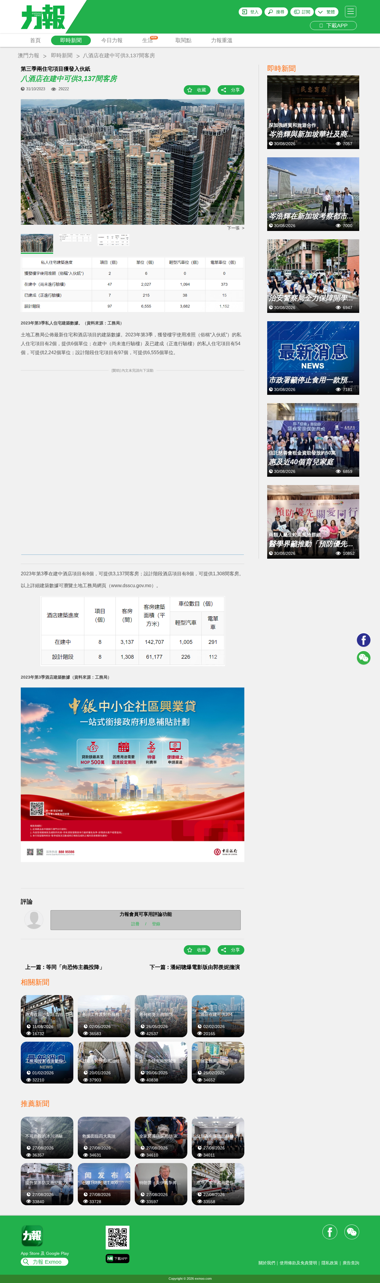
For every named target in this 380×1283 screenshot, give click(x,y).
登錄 (156, 923)
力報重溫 (221, 40)
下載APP (335, 25)
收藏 (201, 89)
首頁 (35, 40)
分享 (235, 89)
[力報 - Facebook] (363, 640)
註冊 (135, 923)
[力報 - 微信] (363, 657)
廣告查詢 (351, 1262)
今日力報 (112, 40)
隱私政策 (330, 1262)
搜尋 (280, 11)
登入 (254, 11)
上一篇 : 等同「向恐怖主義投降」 (65, 967)
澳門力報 (28, 55)
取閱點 (183, 40)
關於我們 (267, 1262)
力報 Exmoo (47, 1262)
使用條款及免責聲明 (298, 1262)
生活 (149, 39)
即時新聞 (71, 40)
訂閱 (306, 11)
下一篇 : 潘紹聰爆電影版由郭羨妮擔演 (195, 967)
